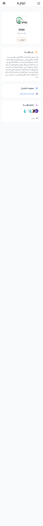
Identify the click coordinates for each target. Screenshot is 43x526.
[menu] (38, 3)
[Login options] (4, 3)
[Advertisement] (21, 519)
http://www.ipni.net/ (27, 94)
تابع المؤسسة (21, 40)
